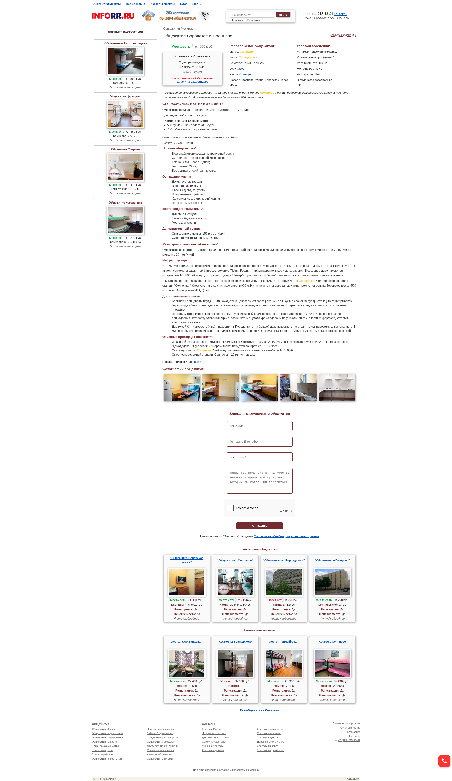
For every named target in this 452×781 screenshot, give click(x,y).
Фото (178, 618)
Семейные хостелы (214, 741)
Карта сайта (353, 731)
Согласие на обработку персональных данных (286, 536)
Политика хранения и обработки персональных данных (226, 770)
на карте (198, 362)
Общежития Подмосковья (107, 737)
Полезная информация (346, 723)
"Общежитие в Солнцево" (235, 560)
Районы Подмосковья (160, 733)
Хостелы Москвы (162, 4)
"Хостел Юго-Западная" (187, 641)
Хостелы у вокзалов (269, 733)
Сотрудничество (350, 727)
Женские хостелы (212, 746)
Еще (195, 4)
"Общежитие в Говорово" (332, 560)
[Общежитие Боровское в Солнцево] (181, 388)
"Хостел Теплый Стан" (284, 641)
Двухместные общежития (162, 746)
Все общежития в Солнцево (259, 710)
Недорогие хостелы (214, 733)
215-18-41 (320, 14)
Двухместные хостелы (215, 737)
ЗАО (241, 68)
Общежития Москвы (107, 4)
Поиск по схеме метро (105, 746)
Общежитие (253, 20)
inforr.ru (112, 778)
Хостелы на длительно (270, 750)
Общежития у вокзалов (161, 741)
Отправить (259, 525)
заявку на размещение (192, 81)
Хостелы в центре (267, 737)
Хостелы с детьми (213, 750)
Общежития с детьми (160, 758)
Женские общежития (159, 754)
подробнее (191, 618)
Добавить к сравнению (342, 34)
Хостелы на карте (267, 746)
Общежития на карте (104, 741)
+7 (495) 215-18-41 (192, 67)
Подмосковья (135, 4)
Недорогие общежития (160, 729)
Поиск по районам (103, 754)
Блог (183, 4)
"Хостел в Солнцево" (332, 641)
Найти (283, 14)
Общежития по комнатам (107, 758)
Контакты (340, 14)
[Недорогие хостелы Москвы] (180, 15)
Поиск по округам (102, 750)
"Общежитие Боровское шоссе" (186, 560)
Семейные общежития (160, 750)
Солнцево (246, 74)
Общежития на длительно (107, 733)
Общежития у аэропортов (162, 737)
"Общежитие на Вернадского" (284, 560)
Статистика (352, 778)
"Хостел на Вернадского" (235, 641)
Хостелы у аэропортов (270, 729)
